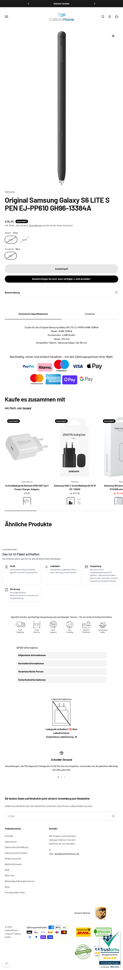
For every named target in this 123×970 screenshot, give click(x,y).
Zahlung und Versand (16, 852)
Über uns (9, 875)
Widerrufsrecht (13, 858)
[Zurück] (28, 3)
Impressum (11, 841)
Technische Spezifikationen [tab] (33, 313)
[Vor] (94, 3)
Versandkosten (36, 225)
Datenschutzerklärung (16, 847)
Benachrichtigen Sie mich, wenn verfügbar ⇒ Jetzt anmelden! (61, 279)
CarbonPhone (27, 482)
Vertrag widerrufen (15, 892)
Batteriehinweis (13, 864)
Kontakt (9, 835)
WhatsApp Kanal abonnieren (20, 881)
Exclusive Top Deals (61, 4)
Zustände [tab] (90, 313)
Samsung (10, 191)
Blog (7, 886)
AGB (7, 869)
